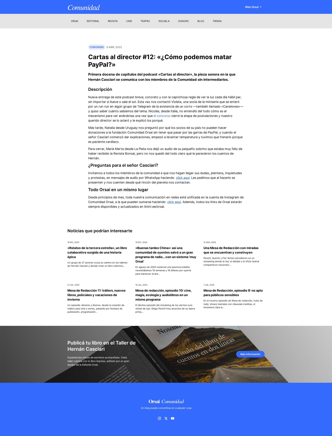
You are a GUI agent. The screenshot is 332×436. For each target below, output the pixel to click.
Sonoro (183, 21)
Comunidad (83, 7)
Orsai (74, 21)
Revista (113, 21)
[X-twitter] (166, 418)
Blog (200, 21)
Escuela (164, 21)
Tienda (217, 21)
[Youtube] (172, 418)
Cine (129, 21)
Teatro (145, 21)
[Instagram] (159, 418)
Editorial (93, 21)
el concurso (162, 116)
